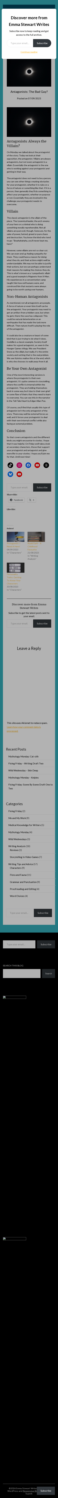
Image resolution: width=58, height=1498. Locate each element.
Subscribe (42, 43)
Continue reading (29, 52)
